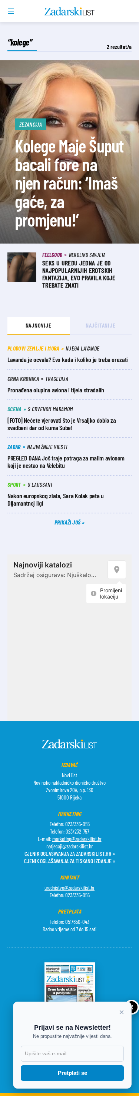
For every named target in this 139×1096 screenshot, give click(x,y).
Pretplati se (72, 1073)
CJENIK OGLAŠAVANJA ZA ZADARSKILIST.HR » (69, 853)
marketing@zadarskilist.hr (77, 838)
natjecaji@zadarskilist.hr (69, 846)
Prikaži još (68, 522)
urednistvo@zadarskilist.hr (69, 887)
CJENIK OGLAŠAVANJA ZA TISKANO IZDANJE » (69, 860)
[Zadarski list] (69, 11)
